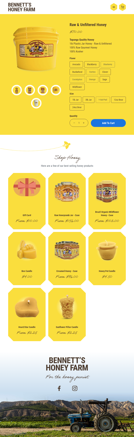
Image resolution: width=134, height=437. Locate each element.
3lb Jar (88, 99)
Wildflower (77, 86)
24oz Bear (77, 107)
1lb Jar (75, 99)
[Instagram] (75, 388)
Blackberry (92, 64)
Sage (104, 79)
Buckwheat (77, 71)
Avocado (76, 64)
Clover (105, 71)
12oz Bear (118, 99)
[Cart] (122, 7)
